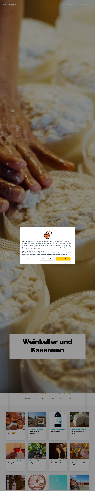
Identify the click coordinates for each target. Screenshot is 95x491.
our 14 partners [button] (39, 241)
